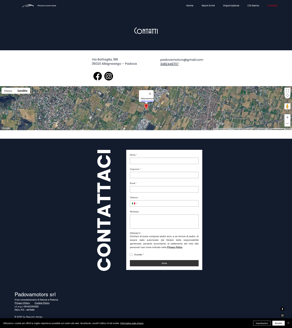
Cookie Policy (42, 303)
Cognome (135, 169)
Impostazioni (262, 323)
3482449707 (169, 64)
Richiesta (134, 211)
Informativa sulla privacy (132, 323)
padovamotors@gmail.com (181, 60)
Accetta (278, 323)
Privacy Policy (22, 303)
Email (133, 183)
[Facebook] (282, 309)
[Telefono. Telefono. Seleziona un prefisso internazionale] (135, 203)
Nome (133, 155)
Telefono (134, 197)
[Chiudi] (288, 323)
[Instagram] (282, 315)
